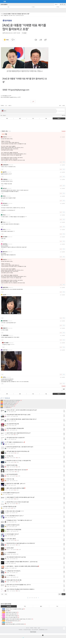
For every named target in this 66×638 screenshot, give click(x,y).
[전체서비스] (64, 1)
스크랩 (63, 105)
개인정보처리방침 (27, 629)
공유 (60, 105)
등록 (64, 389)
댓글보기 (59, 393)
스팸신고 (9, 105)
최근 (2, 594)
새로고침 (63, 131)
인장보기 (4, 115)
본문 (20, 118)
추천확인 (2, 105)
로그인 (27, 627)
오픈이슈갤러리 (4, 4)
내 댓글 (33, 6)
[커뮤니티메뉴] (1, 1)
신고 (6, 105)
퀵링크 (35, 627)
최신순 (9, 131)
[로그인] (62, 1)
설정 (39, 627)
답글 (2, 169)
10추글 (58, 6)
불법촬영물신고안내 (43, 629)
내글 (8, 6)
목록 (7, 118)
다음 (46, 118)
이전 (33, 118)
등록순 (7, 131)
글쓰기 (64, 4)
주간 (25, 606)
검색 (59, 594)
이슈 (57, 606)
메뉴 (1, 115)
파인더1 (2, 15)
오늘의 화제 (9, 606)
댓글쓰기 (59, 118)
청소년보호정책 (35, 629)
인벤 (5, 1)
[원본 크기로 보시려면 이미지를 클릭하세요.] (25, 55)
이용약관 (20, 629)
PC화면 (31, 627)
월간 (41, 606)
